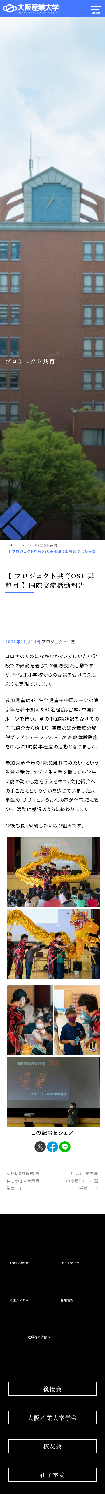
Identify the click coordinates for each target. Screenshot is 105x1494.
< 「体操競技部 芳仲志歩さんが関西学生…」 (23, 1181)
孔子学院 (52, 1475)
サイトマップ (70, 1263)
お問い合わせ (19, 1263)
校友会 (52, 1446)
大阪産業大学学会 (52, 1417)
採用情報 (67, 1300)
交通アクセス (19, 1300)
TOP (13, 545)
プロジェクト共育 (43, 545)
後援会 (52, 1389)
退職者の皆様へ (39, 1337)
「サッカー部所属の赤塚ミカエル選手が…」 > (82, 1181)
